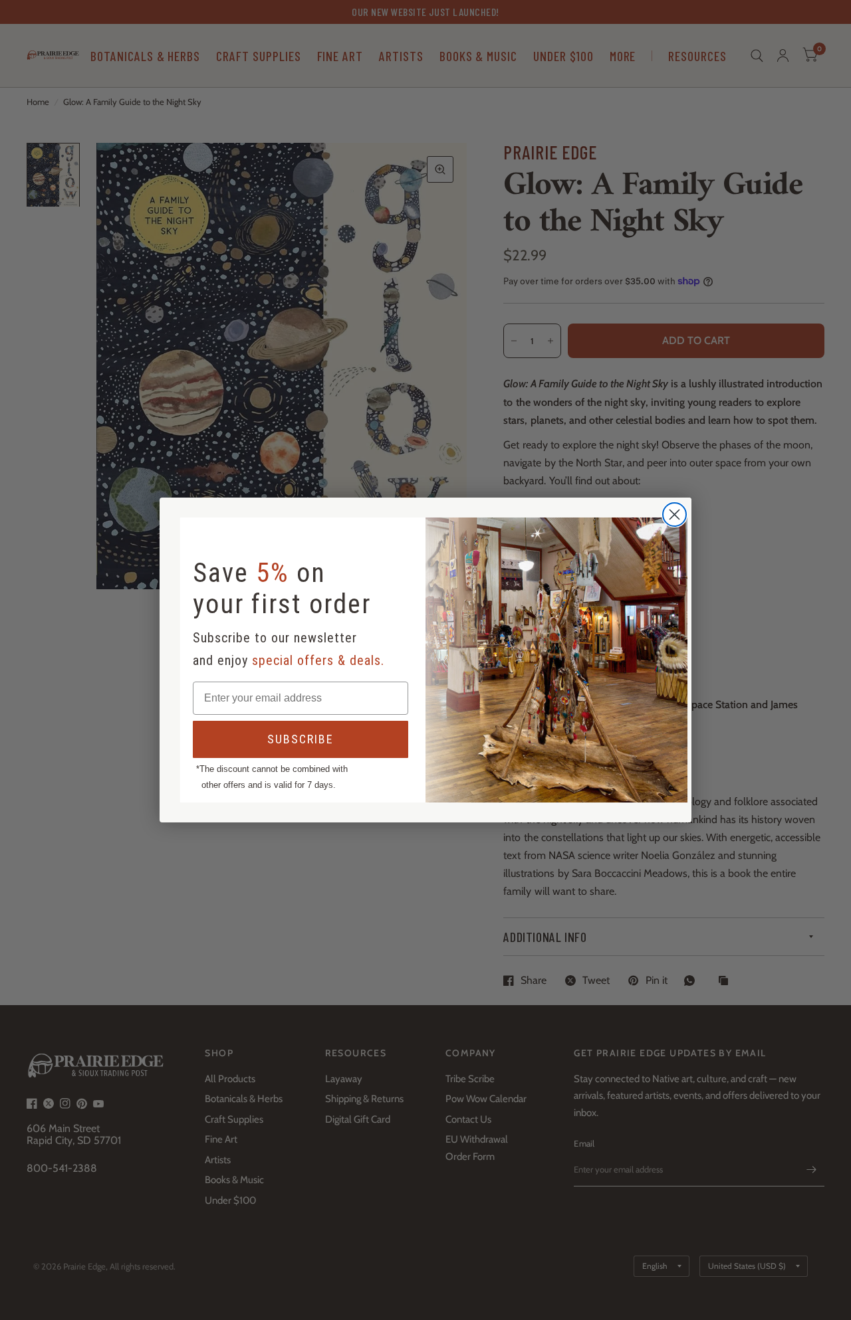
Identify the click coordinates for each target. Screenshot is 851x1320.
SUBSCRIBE (300, 739)
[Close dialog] (674, 514)
